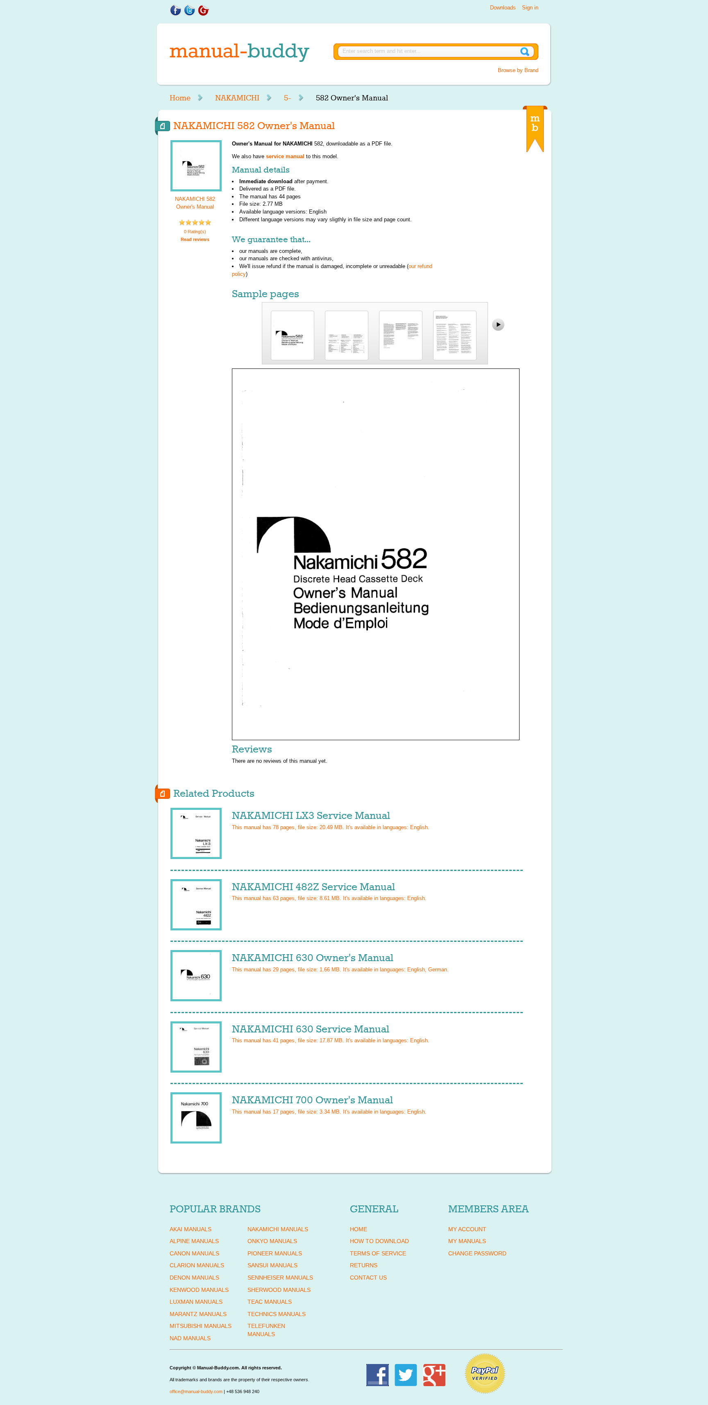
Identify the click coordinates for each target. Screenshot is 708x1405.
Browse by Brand (518, 70)
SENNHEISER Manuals (280, 1277)
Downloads (503, 8)
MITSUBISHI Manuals (200, 1326)
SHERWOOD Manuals (279, 1290)
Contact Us (368, 1277)
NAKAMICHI (237, 98)
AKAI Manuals (190, 1229)
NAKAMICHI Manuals (277, 1229)
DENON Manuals (194, 1277)
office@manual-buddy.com (196, 1391)
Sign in (530, 8)
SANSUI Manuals (272, 1265)
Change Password (477, 1253)
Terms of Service (378, 1253)
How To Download (379, 1241)
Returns (363, 1265)
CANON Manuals (194, 1253)
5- (287, 98)
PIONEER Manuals (274, 1253)
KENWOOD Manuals (199, 1290)
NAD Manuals (190, 1338)
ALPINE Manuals (194, 1241)
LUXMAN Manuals (196, 1301)
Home (180, 98)
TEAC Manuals (269, 1301)
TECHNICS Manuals (276, 1314)
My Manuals (467, 1241)
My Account (467, 1229)
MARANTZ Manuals (198, 1314)
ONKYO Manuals (272, 1241)
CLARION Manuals (197, 1265)
